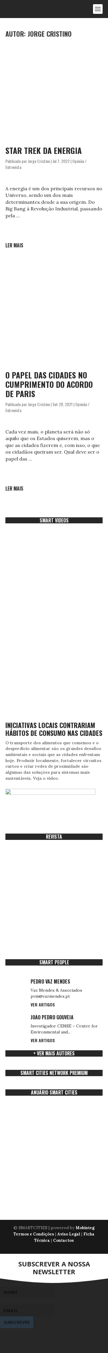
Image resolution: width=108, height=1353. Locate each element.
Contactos (63, 1240)
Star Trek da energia (43, 150)
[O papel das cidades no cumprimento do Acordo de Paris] (54, 315)
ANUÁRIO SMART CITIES (54, 1092)
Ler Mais (14, 245)
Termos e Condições (34, 1234)
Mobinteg (85, 1227)
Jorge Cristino (39, 161)
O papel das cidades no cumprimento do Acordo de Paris (49, 384)
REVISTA (54, 836)
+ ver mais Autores (54, 1053)
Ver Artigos (43, 1004)
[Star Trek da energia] (54, 91)
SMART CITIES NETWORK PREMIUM (54, 1072)
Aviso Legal (68, 1234)
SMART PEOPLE (54, 962)
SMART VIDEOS (54, 520)
